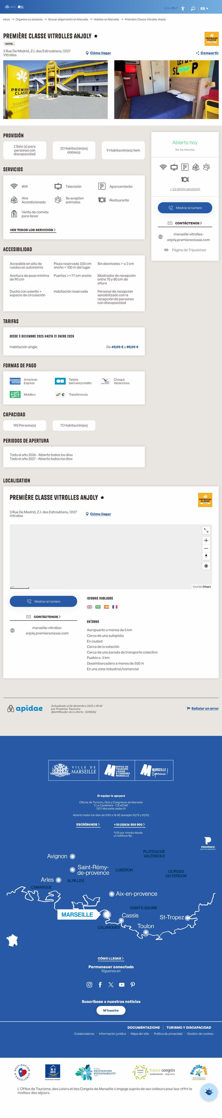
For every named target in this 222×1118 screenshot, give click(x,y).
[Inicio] (166, 9)
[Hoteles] (169, 9)
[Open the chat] (209, 1092)
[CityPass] (173, 9)
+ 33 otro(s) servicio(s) (185, 189)
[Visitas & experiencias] (176, 9)
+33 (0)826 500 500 (128, 824)
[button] (193, 8)
